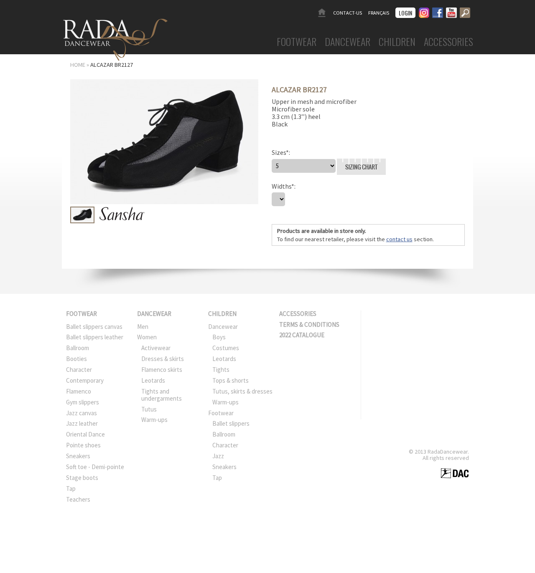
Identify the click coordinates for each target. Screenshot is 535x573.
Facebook (437, 11)
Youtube (451, 11)
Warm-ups (154, 420)
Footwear (296, 42)
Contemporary (85, 380)
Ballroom (77, 348)
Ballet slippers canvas (94, 327)
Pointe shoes (83, 445)
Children (397, 42)
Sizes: (281, 152)
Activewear (156, 348)
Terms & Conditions (309, 324)
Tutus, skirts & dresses (242, 391)
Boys (219, 337)
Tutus (149, 409)
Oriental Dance (85, 434)
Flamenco (78, 391)
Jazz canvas (81, 413)
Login (405, 12)
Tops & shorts (230, 380)
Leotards (153, 380)
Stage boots (82, 478)
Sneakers (78, 456)
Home (321, 13)
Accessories (448, 42)
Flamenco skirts (161, 370)
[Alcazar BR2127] (164, 202)
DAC (455, 473)
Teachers (78, 499)
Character (79, 370)
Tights (220, 370)
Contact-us (347, 13)
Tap (71, 488)
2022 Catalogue (301, 335)
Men (142, 327)
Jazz (218, 456)
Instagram (423, 11)
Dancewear (347, 42)
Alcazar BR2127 (111, 64)
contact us (399, 239)
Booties (76, 359)
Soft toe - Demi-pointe (95, 467)
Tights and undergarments (161, 394)
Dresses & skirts (162, 359)
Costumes (225, 348)
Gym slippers (82, 402)
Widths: (284, 186)
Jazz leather (82, 423)
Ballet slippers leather (94, 337)
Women (147, 337)
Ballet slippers (231, 423)
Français (378, 13)
